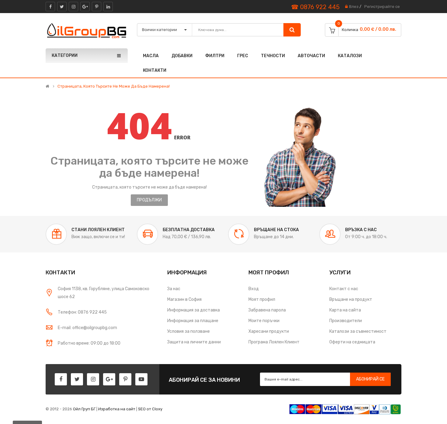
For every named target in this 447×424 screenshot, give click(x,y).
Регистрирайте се (382, 6)
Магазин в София (184, 299)
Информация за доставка (193, 310)
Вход (253, 288)
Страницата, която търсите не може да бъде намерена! (113, 86)
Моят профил (261, 299)
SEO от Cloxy (150, 409)
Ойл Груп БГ (84, 409)
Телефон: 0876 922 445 (82, 312)
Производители (345, 320)
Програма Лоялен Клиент (274, 342)
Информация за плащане (192, 320)
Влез (354, 6)
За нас (173, 288)
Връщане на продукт (350, 299)
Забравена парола (267, 310)
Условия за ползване (188, 331)
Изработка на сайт (116, 409)
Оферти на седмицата (352, 342)
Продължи (149, 200)
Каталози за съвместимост (357, 331)
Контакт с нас (343, 288)
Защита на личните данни (194, 342)
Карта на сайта (345, 310)
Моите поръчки (263, 320)
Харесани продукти (268, 331)
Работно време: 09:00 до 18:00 (89, 343)
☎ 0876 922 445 (315, 7)
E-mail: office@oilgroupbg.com (87, 327)
